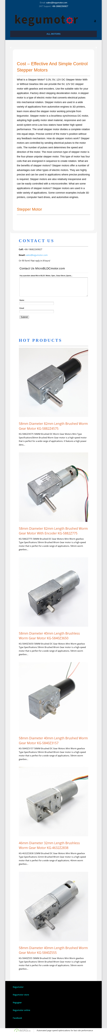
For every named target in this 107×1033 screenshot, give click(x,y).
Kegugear (17, 1002)
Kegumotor (18, 987)
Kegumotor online (21, 1010)
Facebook (17, 1018)
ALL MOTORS (53, 34)
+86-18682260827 (60, 6)
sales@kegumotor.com (56, 2)
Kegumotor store (21, 994)
